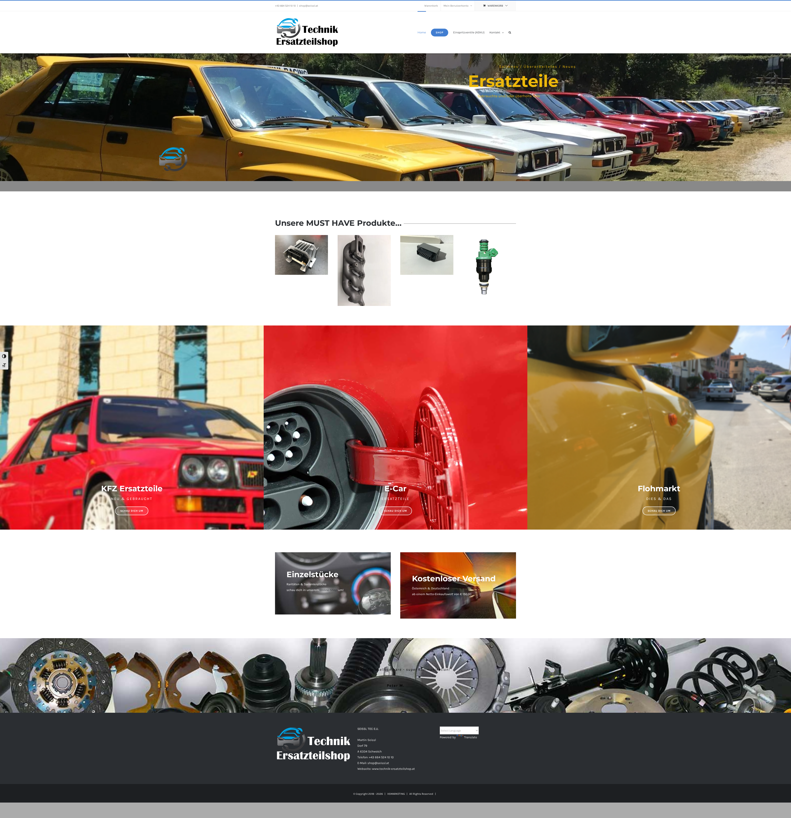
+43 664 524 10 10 (381, 757)
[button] (510, 32)
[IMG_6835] (426, 236)
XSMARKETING (396, 793)
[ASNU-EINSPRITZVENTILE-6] (484, 236)
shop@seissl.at (308, 5)
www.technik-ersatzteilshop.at (393, 769)
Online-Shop (328, 590)
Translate (470, 737)
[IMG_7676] (364, 236)
